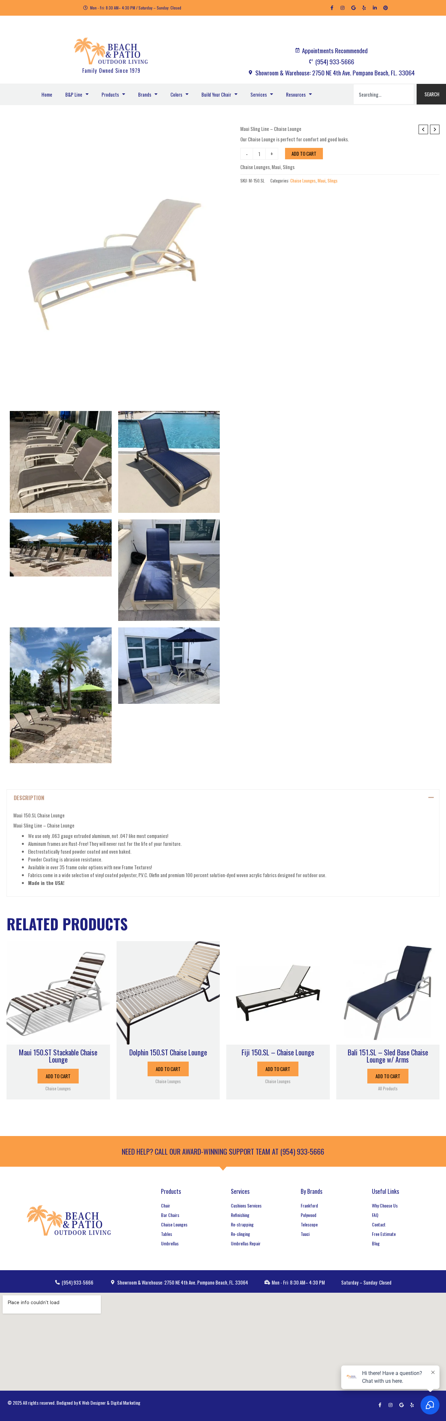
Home (46, 94)
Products (110, 94)
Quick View (58, 1038)
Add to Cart (304, 153)
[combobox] (383, 94)
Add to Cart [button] (58, 1076)
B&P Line (73, 94)
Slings (289, 166)
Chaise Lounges (255, 166)
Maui (276, 166)
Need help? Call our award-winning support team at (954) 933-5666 (223, 1151)
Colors (176, 94)
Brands (144, 94)
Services (258, 94)
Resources (296, 94)
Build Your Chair (216, 94)
